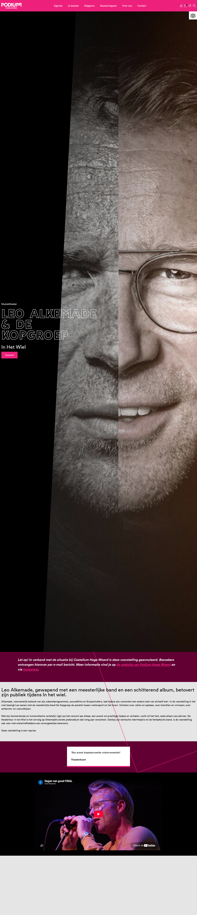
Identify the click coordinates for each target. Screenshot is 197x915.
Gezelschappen (108, 5)
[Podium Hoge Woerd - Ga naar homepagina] (11, 6)
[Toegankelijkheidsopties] (193, 15)
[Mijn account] (181, 5)
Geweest (9, 355)
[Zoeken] (194, 5)
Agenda (58, 5)
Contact (141, 5)
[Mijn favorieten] (189, 5)
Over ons (127, 5)
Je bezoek (73, 5)
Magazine (89, 5)
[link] (185, 5)
